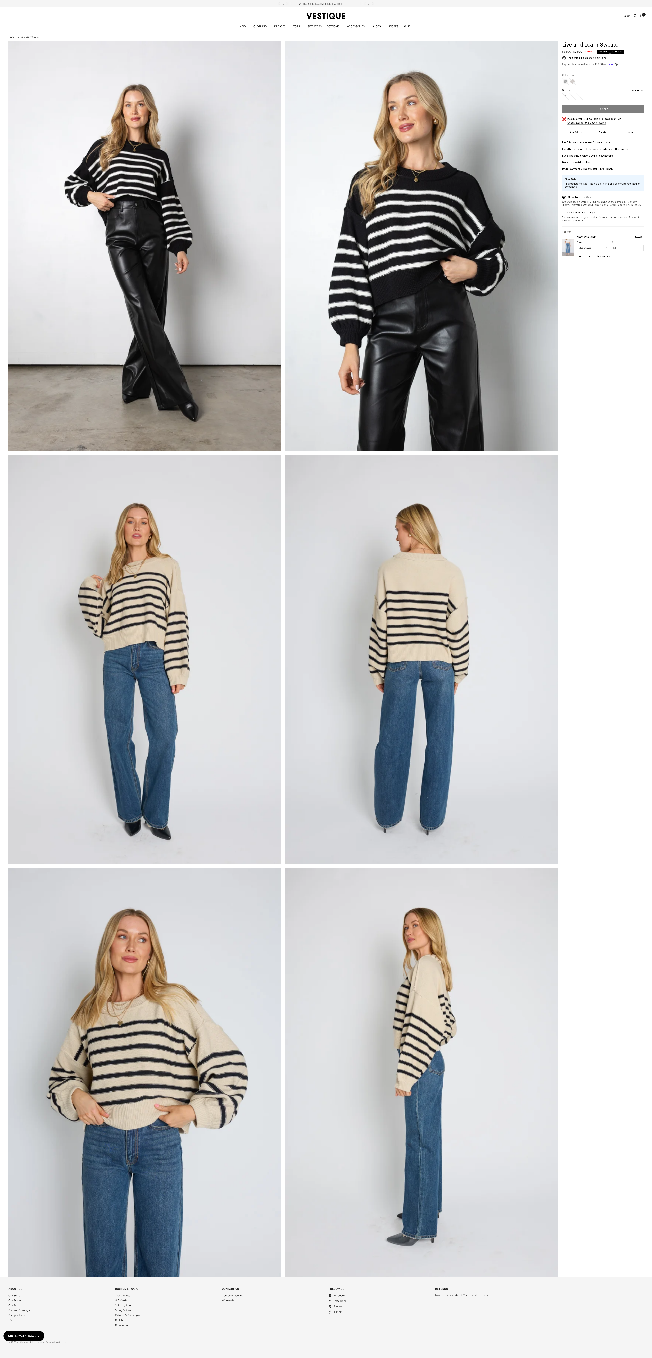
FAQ (11, 1320)
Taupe (572, 81)
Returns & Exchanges (127, 1315)
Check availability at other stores (586, 123)
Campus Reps (16, 1315)
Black (565, 81)
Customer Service (232, 1295)
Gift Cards (121, 1300)
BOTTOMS (333, 26)
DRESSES (279, 26)
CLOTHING (260, 26)
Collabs (119, 1320)
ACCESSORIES (356, 26)
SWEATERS (314, 26)
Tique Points (122, 1295)
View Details (603, 256)
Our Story (14, 1295)
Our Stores (14, 1300)
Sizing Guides (123, 1310)
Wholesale (228, 1300)
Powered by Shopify (56, 1342)
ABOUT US (15, 1289)
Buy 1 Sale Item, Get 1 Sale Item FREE (302, 4)
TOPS (296, 26)
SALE (406, 26)
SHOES (376, 26)
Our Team (14, 1305)
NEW (243, 26)
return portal (481, 1295)
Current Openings (19, 1310)
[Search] (635, 16)
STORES (393, 26)
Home (11, 36)
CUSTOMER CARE (126, 1289)
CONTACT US (230, 1289)
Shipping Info (123, 1305)
